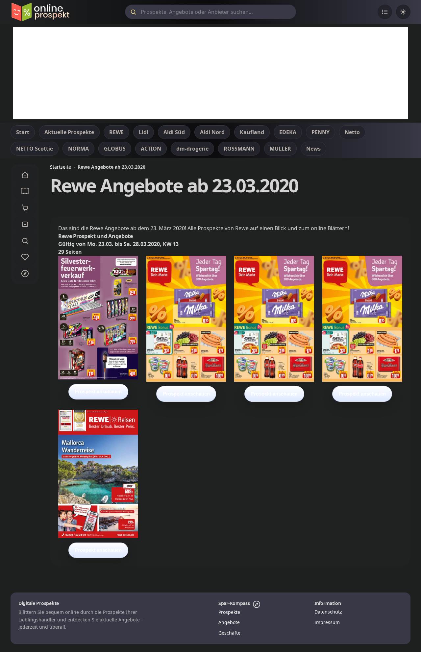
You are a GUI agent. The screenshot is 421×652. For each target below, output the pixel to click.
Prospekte (229, 612)
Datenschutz (328, 612)
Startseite (60, 167)
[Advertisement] (210, 73)
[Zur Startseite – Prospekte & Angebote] (40, 12)
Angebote (229, 622)
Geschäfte (229, 633)
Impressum (327, 622)
